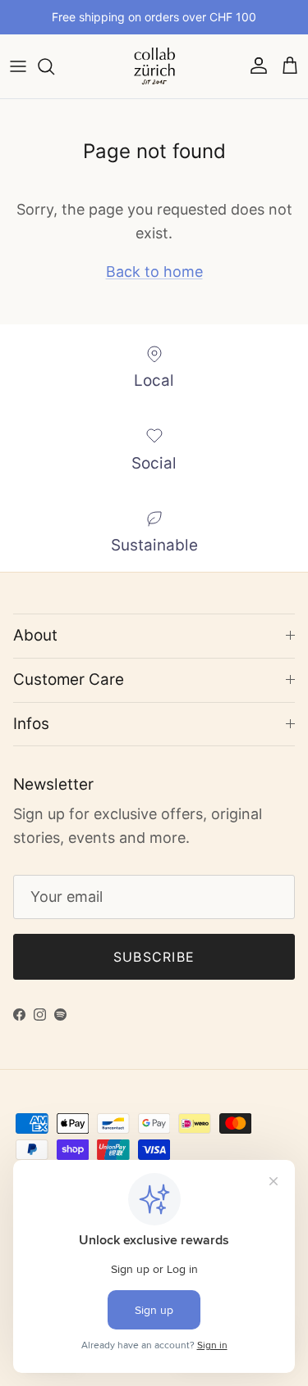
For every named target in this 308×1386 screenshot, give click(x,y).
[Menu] (18, 66)
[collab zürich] (154, 66)
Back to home (154, 271)
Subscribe (154, 957)
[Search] (54, 66)
